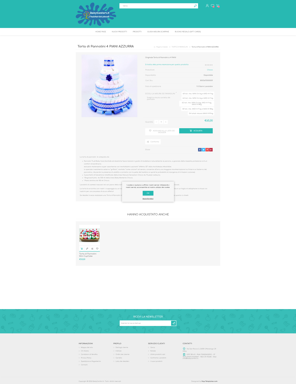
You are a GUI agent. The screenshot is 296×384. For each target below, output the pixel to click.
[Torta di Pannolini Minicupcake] (89, 235)
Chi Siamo (85, 351)
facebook (200, 149)
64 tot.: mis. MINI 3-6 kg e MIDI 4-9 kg (198, 98)
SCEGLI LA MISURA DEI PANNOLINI (160, 94)
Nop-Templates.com (209, 381)
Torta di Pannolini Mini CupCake (87, 255)
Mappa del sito (87, 347)
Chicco (210, 70)
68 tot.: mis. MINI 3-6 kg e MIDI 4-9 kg (198, 94)
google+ (211, 149)
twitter (203, 149)
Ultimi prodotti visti (157, 354)
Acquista (81, 248)
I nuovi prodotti (156, 361)
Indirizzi (118, 351)
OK (148, 193)
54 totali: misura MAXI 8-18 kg (201, 113)
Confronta (92, 248)
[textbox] (156, 5)
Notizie (153, 351)
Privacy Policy (86, 358)
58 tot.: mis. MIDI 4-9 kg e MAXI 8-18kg (197, 109)
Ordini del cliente (122, 354)
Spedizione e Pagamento (91, 361)
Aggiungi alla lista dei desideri (97, 248)
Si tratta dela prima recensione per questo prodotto (167, 64)
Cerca (152, 347)
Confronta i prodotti (158, 358)
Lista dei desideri (122, 361)
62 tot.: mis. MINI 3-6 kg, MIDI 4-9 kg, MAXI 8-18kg (197, 103)
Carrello (217, 5)
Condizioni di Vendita (89, 354)
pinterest (207, 149)
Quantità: (149, 122)
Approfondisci (148, 199)
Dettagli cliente (122, 347)
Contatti (84, 365)
